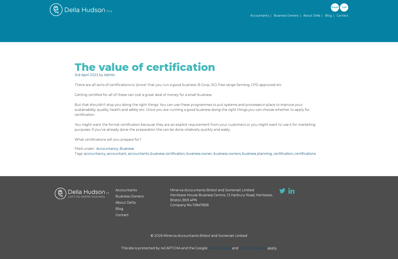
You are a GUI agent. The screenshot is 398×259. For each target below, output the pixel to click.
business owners (227, 154)
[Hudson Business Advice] (81, 15)
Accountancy (107, 149)
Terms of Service (253, 248)
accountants (138, 154)
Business (127, 149)
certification (283, 154)
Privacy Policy (219, 248)
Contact (342, 15)
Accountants (259, 15)
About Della (311, 15)
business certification (167, 154)
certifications (305, 154)
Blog (328, 15)
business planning (257, 154)
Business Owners (286, 15)
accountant (116, 154)
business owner (199, 154)
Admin (109, 75)
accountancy (95, 154)
